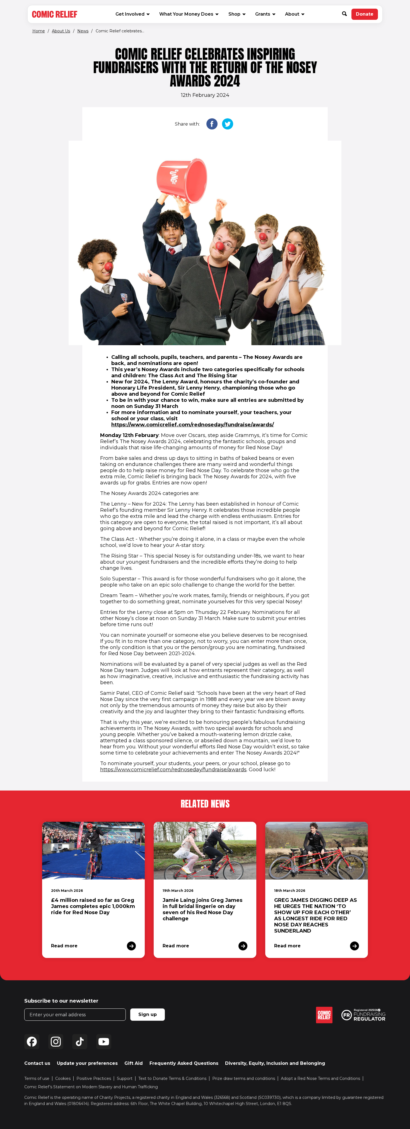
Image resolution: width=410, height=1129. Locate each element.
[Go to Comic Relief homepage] (54, 14)
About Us (61, 30)
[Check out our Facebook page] (31, 1041)
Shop (236, 14)
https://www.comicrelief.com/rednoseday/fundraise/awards (173, 770)
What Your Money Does (186, 14)
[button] (346, 14)
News (82, 30)
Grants (262, 14)
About (292, 14)
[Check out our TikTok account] (79, 1041)
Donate (367, 15)
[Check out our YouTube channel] (103, 1041)
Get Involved (129, 14)
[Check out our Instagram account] (55, 1041)
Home (38, 30)
